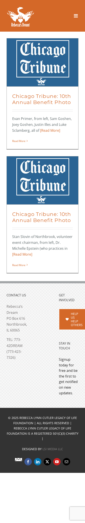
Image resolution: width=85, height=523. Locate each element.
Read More (19, 141)
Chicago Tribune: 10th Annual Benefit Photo (41, 99)
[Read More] (50, 130)
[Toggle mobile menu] (76, 16)
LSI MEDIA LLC (52, 481)
